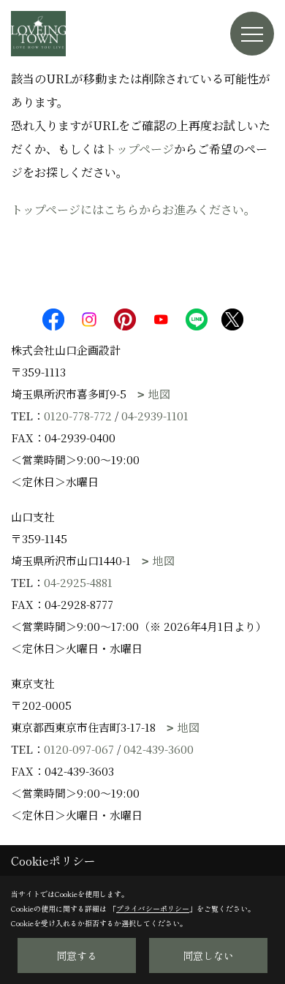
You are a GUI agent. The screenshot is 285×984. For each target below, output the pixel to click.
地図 (159, 393)
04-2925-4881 (78, 582)
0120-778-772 (78, 415)
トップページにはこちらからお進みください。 (133, 209)
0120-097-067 (79, 749)
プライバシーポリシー (152, 908)
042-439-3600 (158, 749)
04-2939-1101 (155, 415)
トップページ (139, 148)
